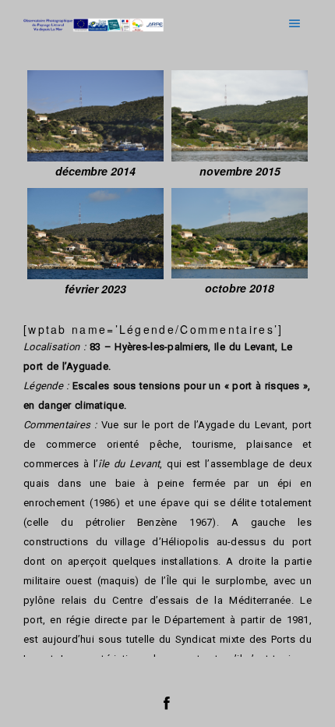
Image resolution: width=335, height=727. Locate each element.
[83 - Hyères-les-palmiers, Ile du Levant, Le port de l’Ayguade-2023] (95, 233)
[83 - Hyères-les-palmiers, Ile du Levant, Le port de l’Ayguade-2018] (239, 233)
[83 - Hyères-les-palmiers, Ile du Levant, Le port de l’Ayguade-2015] (239, 115)
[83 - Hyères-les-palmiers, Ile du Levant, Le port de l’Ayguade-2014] (95, 115)
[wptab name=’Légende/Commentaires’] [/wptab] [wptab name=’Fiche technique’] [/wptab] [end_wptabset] (167, 410)
